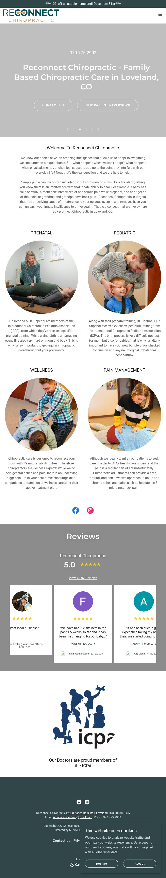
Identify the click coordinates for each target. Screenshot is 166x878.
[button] (160, 16)
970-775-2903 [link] (83, 52)
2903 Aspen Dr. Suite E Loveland (87, 813)
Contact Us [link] (61, 841)
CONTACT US (53, 105)
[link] (31, 15)
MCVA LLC (75, 830)
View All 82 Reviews (83, 578)
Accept (140, 863)
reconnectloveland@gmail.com (72, 817)
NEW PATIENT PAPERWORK (107, 105)
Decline (101, 863)
